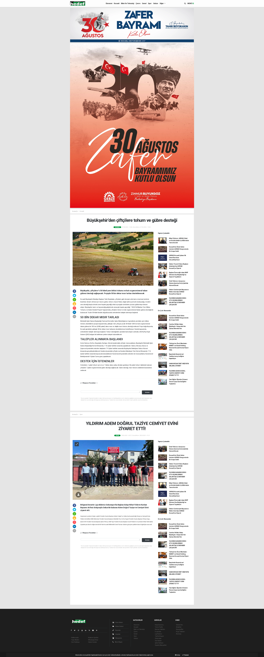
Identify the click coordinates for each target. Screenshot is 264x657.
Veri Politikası (75, 642)
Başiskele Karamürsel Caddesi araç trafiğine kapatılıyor (176, 356)
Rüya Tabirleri (180, 631)
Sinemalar (158, 638)
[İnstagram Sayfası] (79, 630)
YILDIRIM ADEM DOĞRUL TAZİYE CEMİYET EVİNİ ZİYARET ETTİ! (177, 373)
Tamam (186, 655)
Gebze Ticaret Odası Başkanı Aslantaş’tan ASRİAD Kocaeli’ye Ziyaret (178, 266)
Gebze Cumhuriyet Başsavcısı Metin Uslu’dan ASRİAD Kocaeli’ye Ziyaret (179, 292)
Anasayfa (75, 211)
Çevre (138, 3)
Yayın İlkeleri (75, 640)
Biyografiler (179, 629)
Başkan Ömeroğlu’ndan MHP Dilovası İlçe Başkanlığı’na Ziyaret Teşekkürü (178, 275)
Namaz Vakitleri (160, 629)
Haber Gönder (92, 642)
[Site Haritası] (93, 630)
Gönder (147, 392)
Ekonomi (109, 3)
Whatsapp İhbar (93, 640)
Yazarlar (118, 630)
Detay (178, 655)
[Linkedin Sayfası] (86, 630)
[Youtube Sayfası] (82, 630)
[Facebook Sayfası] (72, 630)
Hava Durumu (159, 625)
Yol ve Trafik (159, 627)
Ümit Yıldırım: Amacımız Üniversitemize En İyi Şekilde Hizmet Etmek (178, 283)
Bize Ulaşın (118, 642)
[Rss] (90, 630)
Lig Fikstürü (158, 634)
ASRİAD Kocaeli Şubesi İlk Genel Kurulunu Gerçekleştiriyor (177, 258)
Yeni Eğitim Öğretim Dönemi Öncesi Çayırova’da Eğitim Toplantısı (178, 382)
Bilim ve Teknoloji (127, 3)
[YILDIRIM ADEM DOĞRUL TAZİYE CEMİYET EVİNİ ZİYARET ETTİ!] (113, 470)
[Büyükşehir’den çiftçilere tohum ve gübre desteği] (113, 258)
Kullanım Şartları (93, 637)
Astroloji (178, 634)
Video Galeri (119, 626)
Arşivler (117, 634)
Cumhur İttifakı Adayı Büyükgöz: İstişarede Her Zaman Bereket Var (177, 326)
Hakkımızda (75, 637)
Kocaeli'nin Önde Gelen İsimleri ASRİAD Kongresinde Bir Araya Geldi (178, 249)
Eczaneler (158, 631)
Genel (144, 3)
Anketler (178, 627)
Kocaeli (116, 3)
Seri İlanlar (158, 640)
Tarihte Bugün (159, 636)
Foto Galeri (119, 622)
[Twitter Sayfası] (75, 630)
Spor (149, 3)
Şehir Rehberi (159, 643)
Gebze (155, 3)
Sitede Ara (179, 625)
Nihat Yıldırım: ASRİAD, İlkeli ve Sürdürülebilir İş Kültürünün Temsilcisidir (179, 240)
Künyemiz (118, 638)
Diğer (162, 3)
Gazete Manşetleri (161, 645)
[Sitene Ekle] (97, 630)
